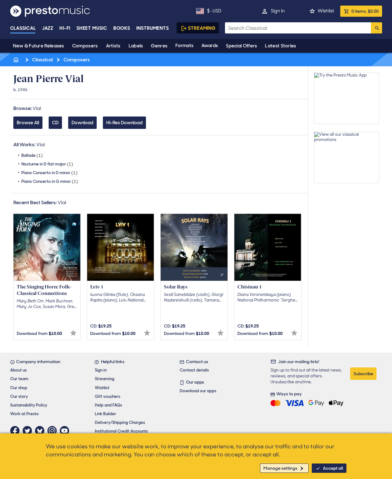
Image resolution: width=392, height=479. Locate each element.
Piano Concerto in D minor (49, 172)
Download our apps (198, 390)
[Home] (17, 59)
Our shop (18, 387)
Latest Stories (280, 46)
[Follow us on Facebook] (16, 430)
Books (121, 28)
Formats (184, 45)
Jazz (48, 28)
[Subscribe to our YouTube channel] (66, 430)
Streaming (202, 28)
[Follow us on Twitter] (29, 430)
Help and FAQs (108, 405)
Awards (209, 45)
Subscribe (363, 373)
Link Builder (105, 413)
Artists (113, 46)
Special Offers (241, 46)
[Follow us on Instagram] (53, 430)
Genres (159, 46)
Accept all (333, 468)
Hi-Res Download (124, 123)
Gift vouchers (107, 396)
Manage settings (280, 468)
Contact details (194, 370)
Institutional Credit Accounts (121, 431)
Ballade (32, 155)
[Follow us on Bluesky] (41, 430)
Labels (136, 46)
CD (55, 123)
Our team (19, 378)
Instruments (152, 28)
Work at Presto (24, 413)
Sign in (278, 11)
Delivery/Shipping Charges (120, 422)
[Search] (376, 27)
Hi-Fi (64, 28)
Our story (19, 396)
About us (18, 370)
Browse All (28, 123)
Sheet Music (92, 28)
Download (82, 123)
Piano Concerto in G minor (49, 181)
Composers (85, 46)
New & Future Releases (38, 46)
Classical (23, 28)
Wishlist (326, 11)
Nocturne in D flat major (47, 164)
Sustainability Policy (28, 405)
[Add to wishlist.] (73, 333)
